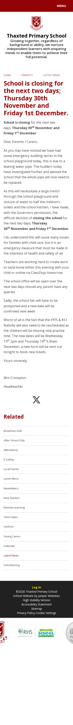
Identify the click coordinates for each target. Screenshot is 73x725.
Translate (34, 6)
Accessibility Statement (36, 604)
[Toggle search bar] (8, 6)
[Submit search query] (49, 5)
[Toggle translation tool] (18, 6)
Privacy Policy (26, 613)
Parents (27, 75)
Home (7, 75)
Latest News (51, 75)
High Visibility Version (36, 600)
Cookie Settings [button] (46, 613)
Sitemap (36, 609)
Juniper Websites (49, 596)
